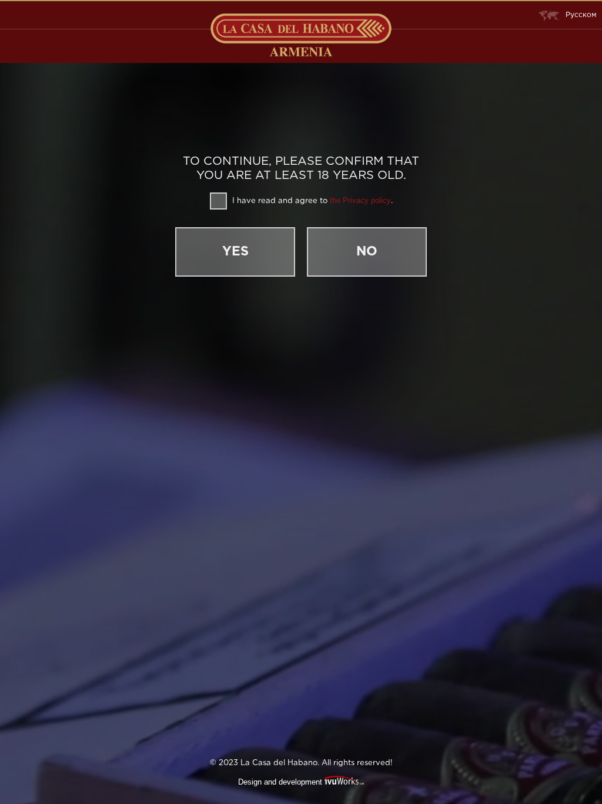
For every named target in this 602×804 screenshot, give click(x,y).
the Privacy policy (360, 200)
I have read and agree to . (311, 200)
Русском (581, 15)
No (366, 252)
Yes (235, 252)
